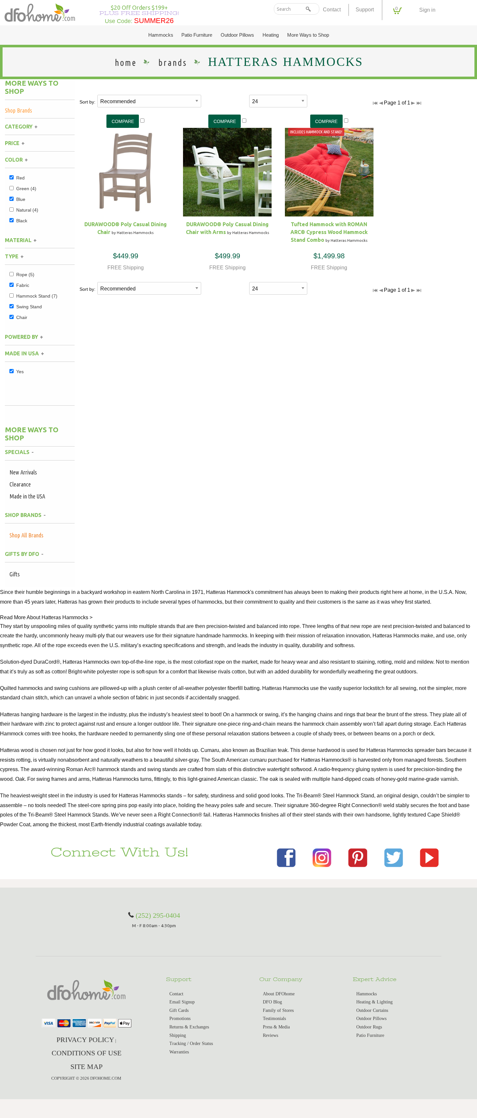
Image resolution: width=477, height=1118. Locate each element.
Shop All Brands (26, 535)
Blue (20, 199)
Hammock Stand (36, 296)
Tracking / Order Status (191, 1043)
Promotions (179, 1018)
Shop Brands (18, 110)
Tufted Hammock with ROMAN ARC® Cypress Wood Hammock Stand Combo (329, 232)
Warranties (179, 1052)
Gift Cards (179, 1010)
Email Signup (182, 1002)
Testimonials (274, 1018)
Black (21, 220)
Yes (20, 371)
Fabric (22, 285)
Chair (21, 317)
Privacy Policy (85, 1040)
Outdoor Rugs (369, 1027)
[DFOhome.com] (39, 12)
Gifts (14, 574)
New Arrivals (23, 472)
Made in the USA (27, 496)
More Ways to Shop (308, 35)
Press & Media (276, 1027)
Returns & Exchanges (189, 1027)
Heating (271, 35)
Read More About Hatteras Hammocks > (46, 617)
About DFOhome (279, 993)
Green (26, 188)
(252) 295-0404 (158, 915)
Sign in (427, 10)
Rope (25, 274)
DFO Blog (272, 1002)
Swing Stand (29, 306)
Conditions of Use (86, 1053)
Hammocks (160, 35)
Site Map (86, 1067)
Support (365, 9)
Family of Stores (278, 1010)
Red (20, 177)
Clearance (20, 484)
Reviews (270, 1035)
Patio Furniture (196, 35)
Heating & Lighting (374, 1002)
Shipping (177, 1035)
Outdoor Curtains (372, 1010)
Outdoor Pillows (237, 35)
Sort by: (87, 101)
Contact (332, 9)
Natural (27, 210)
